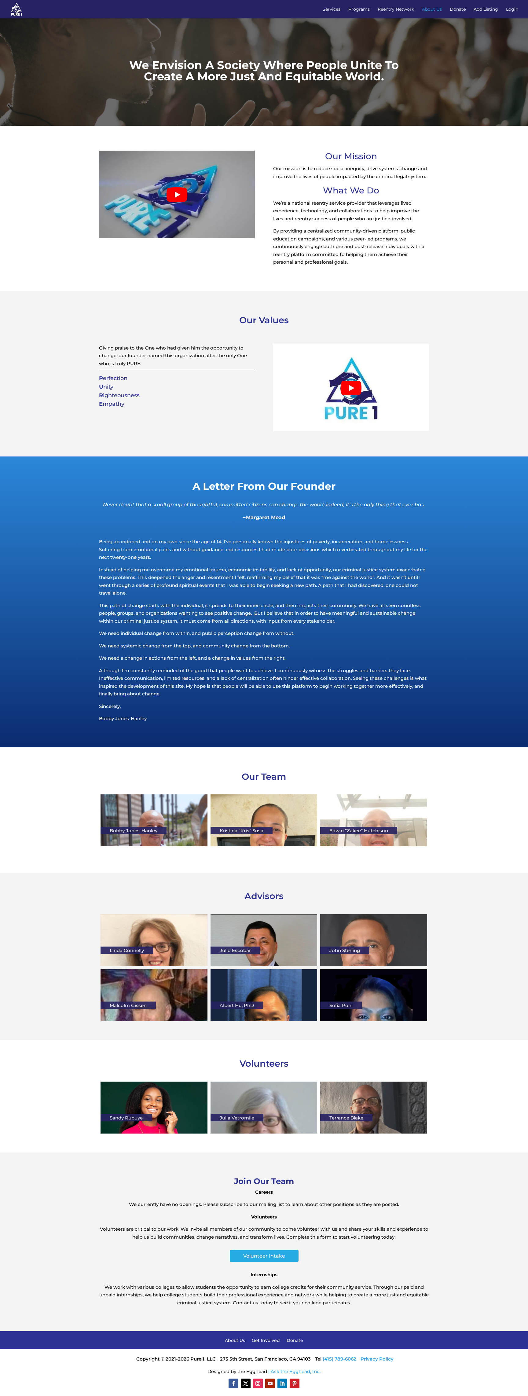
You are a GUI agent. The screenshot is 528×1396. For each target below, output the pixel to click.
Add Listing (486, 9)
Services (331, 9)
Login (512, 9)
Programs (359, 9)
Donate (458, 9)
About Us (432, 9)
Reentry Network (396, 9)
